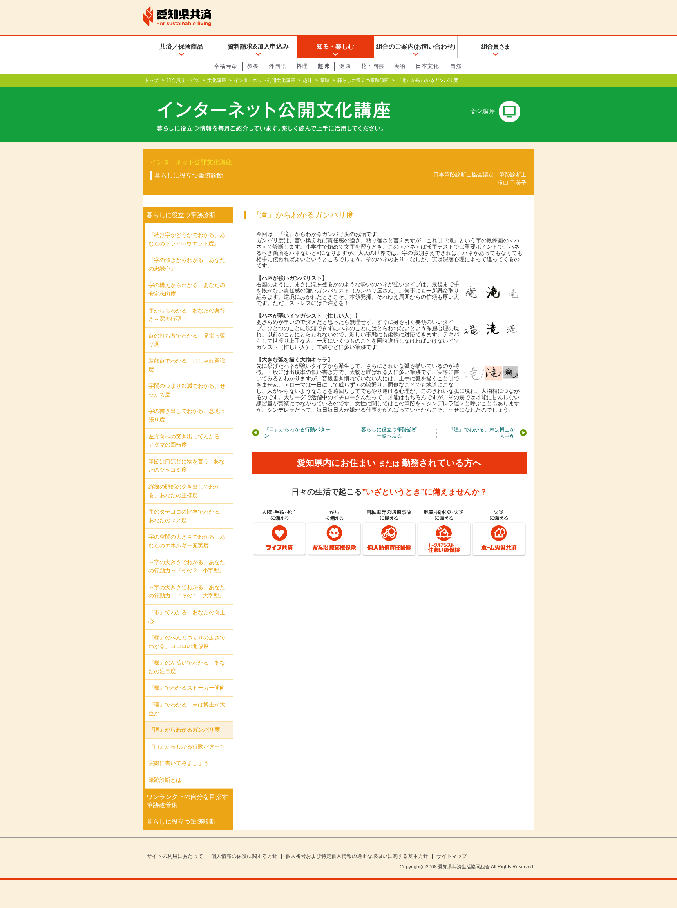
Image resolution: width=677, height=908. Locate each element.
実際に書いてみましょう (178, 763)
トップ (152, 80)
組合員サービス (183, 80)
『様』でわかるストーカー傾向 (186, 688)
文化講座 (216, 80)
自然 (456, 66)
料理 (302, 66)
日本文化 (427, 66)
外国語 (277, 66)
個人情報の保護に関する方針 (244, 856)
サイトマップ (451, 856)
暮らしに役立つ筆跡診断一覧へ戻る (389, 433)
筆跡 (324, 80)
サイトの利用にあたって (175, 856)
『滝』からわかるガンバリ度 (184, 729)
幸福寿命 (225, 66)
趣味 (323, 66)
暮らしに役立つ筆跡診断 (363, 80)
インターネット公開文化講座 (264, 80)
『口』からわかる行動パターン (297, 433)
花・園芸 (372, 66)
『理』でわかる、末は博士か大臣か (482, 433)
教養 (253, 66)
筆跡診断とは (164, 780)
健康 (345, 66)
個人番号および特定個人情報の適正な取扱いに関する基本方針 (357, 856)
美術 (400, 66)
